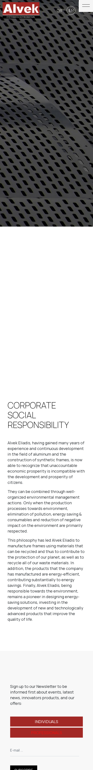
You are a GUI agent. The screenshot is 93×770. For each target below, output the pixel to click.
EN (71, 10)
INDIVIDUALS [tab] (46, 721)
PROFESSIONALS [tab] (46, 732)
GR (59, 10)
